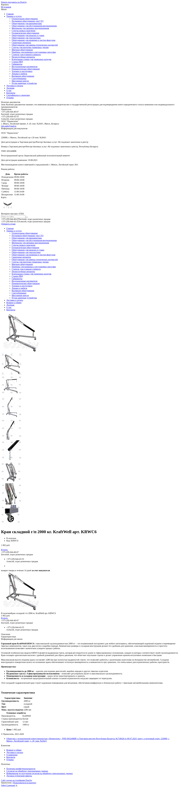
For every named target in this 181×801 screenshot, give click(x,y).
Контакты (10, 93)
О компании (11, 755)
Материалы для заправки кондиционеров (30, 28)
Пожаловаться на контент (24, 783)
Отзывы (10, 98)
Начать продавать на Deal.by (14, 2)
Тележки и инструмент (22, 71)
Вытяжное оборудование (23, 76)
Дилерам (10, 88)
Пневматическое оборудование (26, 69)
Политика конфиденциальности (20, 769)
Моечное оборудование (22, 50)
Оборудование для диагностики (26, 38)
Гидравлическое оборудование (25, 33)
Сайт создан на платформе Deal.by (16, 780)
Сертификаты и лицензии (18, 95)
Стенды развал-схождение (23, 31)
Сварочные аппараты (21, 42)
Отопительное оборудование (25, 19)
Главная (10, 14)
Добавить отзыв (8, 224)
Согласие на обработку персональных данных (27, 771)
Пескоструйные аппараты (23, 57)
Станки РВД (17, 62)
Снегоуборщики (19, 78)
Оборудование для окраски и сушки (28, 35)
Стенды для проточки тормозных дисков (30, 47)
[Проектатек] (7, 211)
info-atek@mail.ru (8, 126)
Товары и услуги (14, 16)
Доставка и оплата (14, 86)
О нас (9, 90)
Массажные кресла (20, 81)
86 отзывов (6, 7)
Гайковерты (17, 64)
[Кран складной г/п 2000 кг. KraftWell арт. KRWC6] (21, 611)
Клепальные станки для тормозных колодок (31, 59)
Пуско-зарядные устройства (24, 83)
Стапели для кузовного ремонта (26, 54)
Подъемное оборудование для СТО (27, 21)
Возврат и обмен (13, 302)
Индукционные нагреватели (24, 66)
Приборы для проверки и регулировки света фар (34, 52)
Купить (4, 550)
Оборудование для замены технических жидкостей (35, 45)
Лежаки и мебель (19, 74)
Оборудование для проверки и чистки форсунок (33, 40)
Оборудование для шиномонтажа (27, 23)
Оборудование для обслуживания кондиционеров (34, 26)
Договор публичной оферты (19, 776)
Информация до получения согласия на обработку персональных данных (39, 773)
